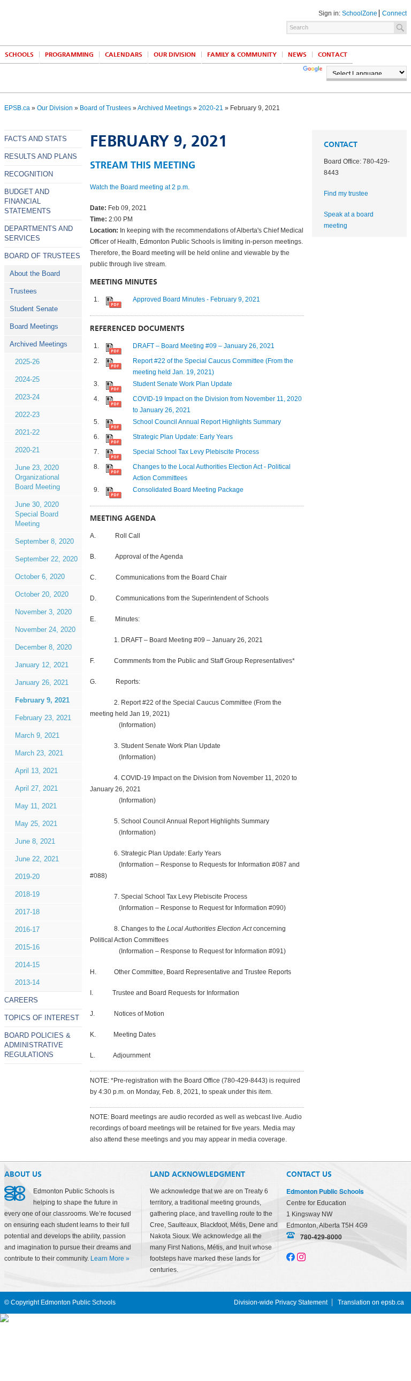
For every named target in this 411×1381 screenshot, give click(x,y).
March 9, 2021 (37, 735)
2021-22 (27, 432)
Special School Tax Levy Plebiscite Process (196, 452)
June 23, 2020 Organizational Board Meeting (37, 477)
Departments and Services (38, 233)
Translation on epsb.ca (371, 1302)
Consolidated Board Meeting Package (188, 489)
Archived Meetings (165, 108)
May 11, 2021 (36, 806)
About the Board (35, 273)
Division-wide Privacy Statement (281, 1302)
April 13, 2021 (36, 771)
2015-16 (27, 947)
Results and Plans (40, 156)
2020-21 (211, 108)
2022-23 (27, 415)
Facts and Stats (35, 139)
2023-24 (27, 397)
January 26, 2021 (41, 682)
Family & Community (242, 54)
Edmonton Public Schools (98, 22)
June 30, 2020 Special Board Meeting (37, 514)
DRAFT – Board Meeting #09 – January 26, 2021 (204, 346)
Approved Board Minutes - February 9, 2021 (196, 299)
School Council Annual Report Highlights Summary (207, 422)
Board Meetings (34, 326)
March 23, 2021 (39, 753)
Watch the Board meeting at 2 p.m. (139, 187)
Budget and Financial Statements (27, 201)
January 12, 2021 (41, 665)
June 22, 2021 (37, 859)
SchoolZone (359, 13)
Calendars (123, 54)
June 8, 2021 (35, 841)
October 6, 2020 (40, 577)
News (297, 54)
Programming (69, 54)
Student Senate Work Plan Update (182, 384)
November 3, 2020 (43, 612)
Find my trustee (346, 193)
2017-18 (27, 912)
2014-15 (27, 965)
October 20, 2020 (41, 594)
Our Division (175, 54)
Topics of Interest (41, 1018)
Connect (394, 13)
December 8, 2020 (43, 647)
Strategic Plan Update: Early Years (183, 437)
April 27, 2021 (36, 788)
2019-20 (27, 877)
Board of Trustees (105, 108)
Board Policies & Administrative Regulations (37, 1045)
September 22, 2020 (46, 559)
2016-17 (27, 929)
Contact (332, 54)
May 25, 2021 (36, 824)
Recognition (28, 174)
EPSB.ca (17, 108)
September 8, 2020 (44, 541)
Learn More (107, 1258)
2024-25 (27, 379)
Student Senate (34, 309)
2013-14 (27, 982)
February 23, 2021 (43, 718)
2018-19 (27, 894)
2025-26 (27, 362)
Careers (21, 1000)
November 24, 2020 (45, 630)
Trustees (23, 291)
